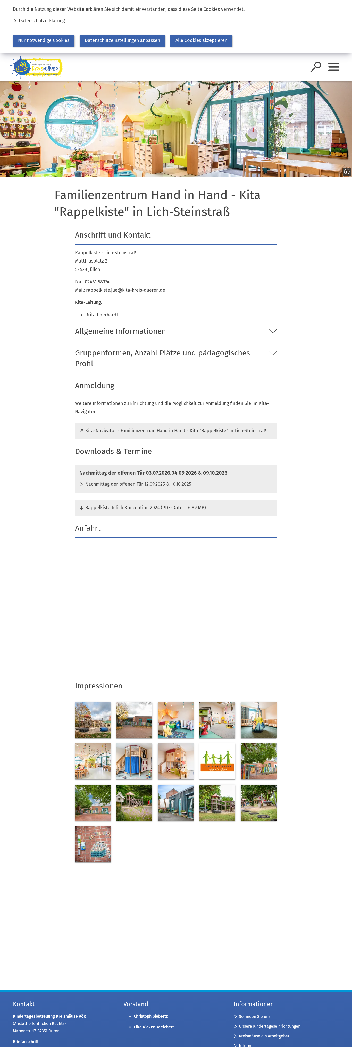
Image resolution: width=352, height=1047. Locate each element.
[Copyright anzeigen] (346, 170)
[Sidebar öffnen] (333, 66)
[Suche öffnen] (315, 66)
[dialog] (176, 26)
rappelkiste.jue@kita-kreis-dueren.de (125, 290)
